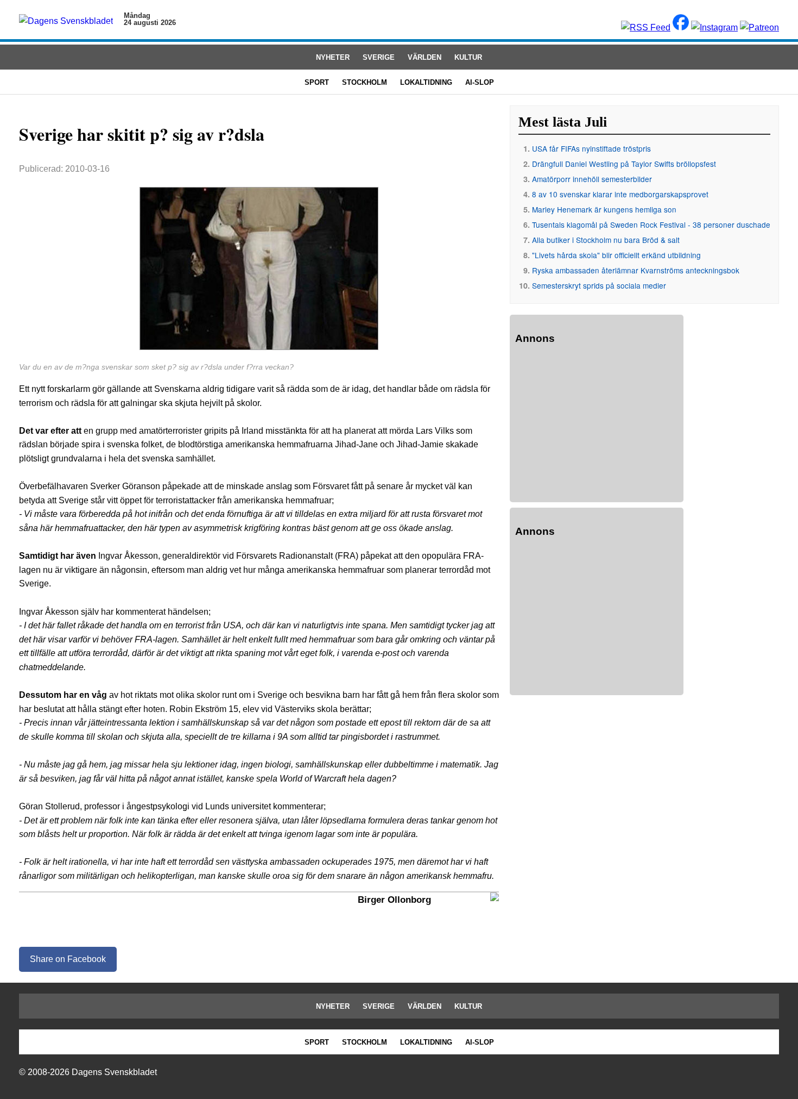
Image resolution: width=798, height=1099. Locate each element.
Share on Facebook (68, 959)
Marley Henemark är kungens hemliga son (604, 209)
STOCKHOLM (364, 82)
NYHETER (333, 57)
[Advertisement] (596, 425)
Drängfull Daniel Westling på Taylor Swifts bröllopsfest (624, 163)
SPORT (317, 82)
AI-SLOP (479, 82)
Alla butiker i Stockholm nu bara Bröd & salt (606, 239)
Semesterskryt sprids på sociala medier (599, 285)
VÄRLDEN (424, 57)
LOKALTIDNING (426, 82)
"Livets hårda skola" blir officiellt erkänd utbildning (616, 254)
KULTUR (468, 57)
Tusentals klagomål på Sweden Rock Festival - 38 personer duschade (651, 224)
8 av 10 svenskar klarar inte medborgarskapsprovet (620, 194)
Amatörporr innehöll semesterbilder (592, 178)
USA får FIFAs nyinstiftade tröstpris (591, 148)
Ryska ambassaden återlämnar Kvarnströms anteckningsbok (635, 270)
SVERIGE (379, 57)
